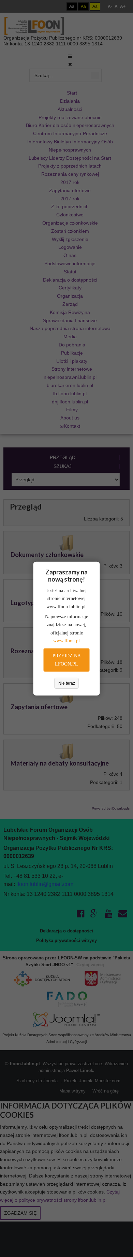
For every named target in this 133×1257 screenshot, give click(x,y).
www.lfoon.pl (66, 640)
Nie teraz (66, 683)
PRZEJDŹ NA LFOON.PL (67, 660)
